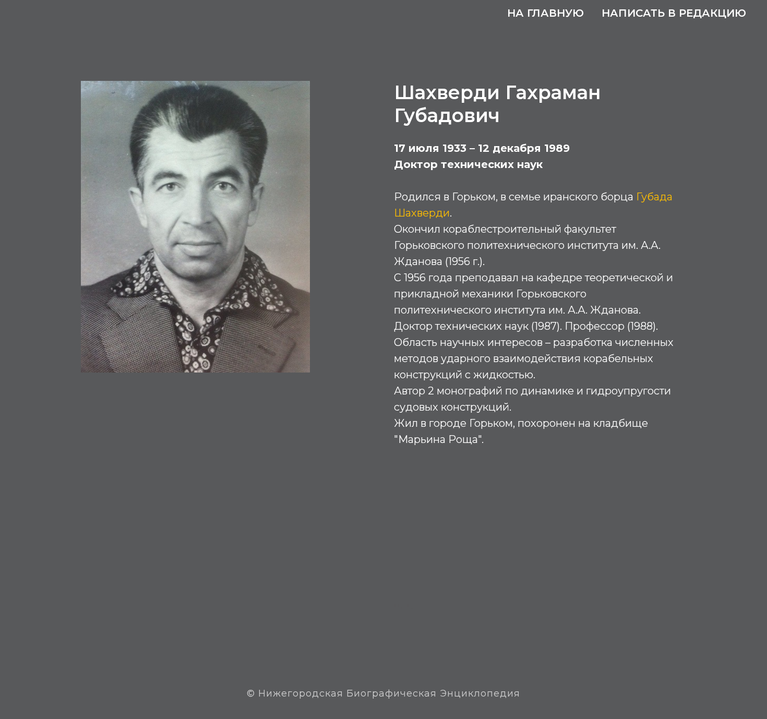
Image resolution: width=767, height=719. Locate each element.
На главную (545, 13)
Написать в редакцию (674, 13)
